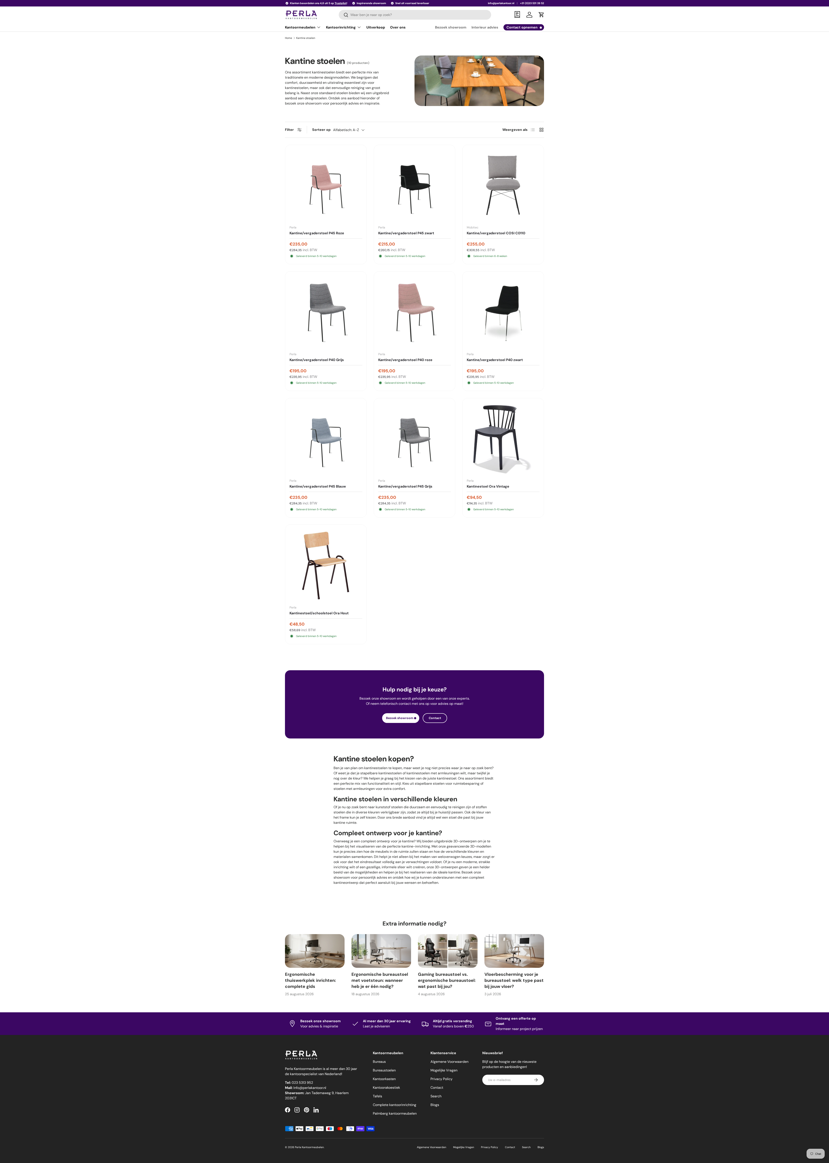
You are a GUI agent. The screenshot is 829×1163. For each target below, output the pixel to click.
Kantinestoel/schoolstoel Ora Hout (319, 613)
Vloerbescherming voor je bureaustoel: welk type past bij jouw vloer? (514, 980)
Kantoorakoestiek (386, 1087)
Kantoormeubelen (300, 27)
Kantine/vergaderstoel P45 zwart (406, 233)
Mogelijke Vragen (443, 1070)
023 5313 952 (302, 1082)
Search (435, 1096)
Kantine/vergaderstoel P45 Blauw (318, 486)
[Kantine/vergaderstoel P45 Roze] (326, 185)
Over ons (398, 27)
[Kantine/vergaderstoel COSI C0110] (503, 185)
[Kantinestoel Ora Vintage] (503, 438)
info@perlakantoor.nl (501, 3)
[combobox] (415, 15)
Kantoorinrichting (341, 27)
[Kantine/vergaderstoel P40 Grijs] (326, 312)
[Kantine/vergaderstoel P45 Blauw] (326, 438)
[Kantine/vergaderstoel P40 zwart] (503, 312)
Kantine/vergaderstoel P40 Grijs (317, 360)
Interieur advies (484, 27)
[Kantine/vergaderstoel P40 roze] (414, 312)
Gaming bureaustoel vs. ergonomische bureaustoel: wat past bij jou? (447, 980)
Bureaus (379, 1061)
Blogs (434, 1105)
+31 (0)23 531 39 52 (532, 3)
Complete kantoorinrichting (394, 1105)
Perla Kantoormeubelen (309, 1147)
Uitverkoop (375, 27)
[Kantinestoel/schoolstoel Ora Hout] (326, 565)
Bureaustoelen (384, 1070)
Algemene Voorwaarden (449, 1061)
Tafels (377, 1096)
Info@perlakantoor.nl (309, 1087)
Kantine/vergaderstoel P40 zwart (495, 360)
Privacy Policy (441, 1079)
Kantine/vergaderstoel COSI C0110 (496, 233)
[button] (541, 14)
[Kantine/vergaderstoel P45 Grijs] (414, 438)
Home (288, 38)
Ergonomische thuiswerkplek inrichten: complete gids (310, 980)
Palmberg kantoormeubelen (395, 1113)
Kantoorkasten (384, 1079)
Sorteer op (321, 129)
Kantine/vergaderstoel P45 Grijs (405, 486)
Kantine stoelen (305, 38)
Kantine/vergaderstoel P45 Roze (317, 233)
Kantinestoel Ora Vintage (488, 486)
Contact (435, 718)
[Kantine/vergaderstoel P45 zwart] (414, 185)
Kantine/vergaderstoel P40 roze (405, 360)
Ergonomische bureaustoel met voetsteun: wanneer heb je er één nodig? (379, 980)
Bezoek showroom (450, 27)
